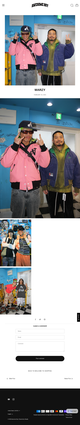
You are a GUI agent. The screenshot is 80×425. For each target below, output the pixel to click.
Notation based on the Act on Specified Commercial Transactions (49, 414)
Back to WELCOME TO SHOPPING (40, 371)
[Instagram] (13, 399)
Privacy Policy (68, 414)
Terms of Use (69, 417)
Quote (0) (78, 317)
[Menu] (3, 5)
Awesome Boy (14, 419)
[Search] (72, 5)
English (9, 414)
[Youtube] (9, 399)
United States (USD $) (13, 410)
